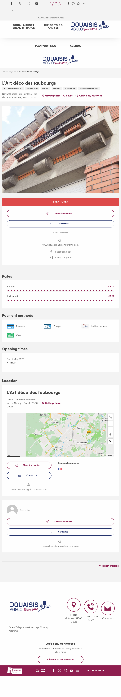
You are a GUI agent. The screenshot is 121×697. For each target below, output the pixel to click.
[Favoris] (73, 3)
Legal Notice (95, 670)
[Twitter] (20, 3)
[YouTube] (37, 3)
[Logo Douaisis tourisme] (30, 606)
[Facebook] (11, 3)
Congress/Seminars (51, 17)
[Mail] (11, 11)
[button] (78, 3)
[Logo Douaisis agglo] (14, 670)
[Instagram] (28, 3)
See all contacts (60, 232)
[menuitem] (23, 26)
